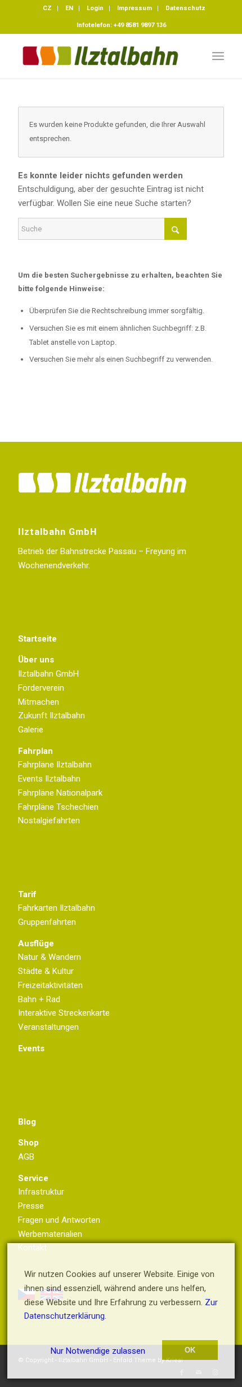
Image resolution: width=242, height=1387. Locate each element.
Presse (31, 1206)
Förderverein (41, 688)
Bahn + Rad (39, 999)
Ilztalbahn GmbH (48, 674)
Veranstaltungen (48, 1027)
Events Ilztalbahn (49, 779)
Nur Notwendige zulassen (98, 1351)
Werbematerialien (50, 1234)
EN (69, 8)
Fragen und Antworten (59, 1220)
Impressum (134, 8)
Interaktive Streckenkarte (64, 1013)
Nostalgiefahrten (49, 820)
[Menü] (218, 55)
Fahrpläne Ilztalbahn (55, 765)
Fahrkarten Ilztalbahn (56, 908)
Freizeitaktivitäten (50, 985)
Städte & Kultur (46, 971)
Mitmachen (38, 702)
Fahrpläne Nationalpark (60, 793)
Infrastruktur (41, 1192)
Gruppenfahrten (47, 922)
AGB (26, 1157)
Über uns (36, 660)
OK (190, 1350)
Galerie (30, 730)
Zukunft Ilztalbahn (51, 715)
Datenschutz (185, 8)
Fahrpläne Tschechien (58, 807)
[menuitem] (47, 8)
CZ (47, 8)
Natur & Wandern (49, 957)
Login (95, 8)
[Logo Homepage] (100, 55)
